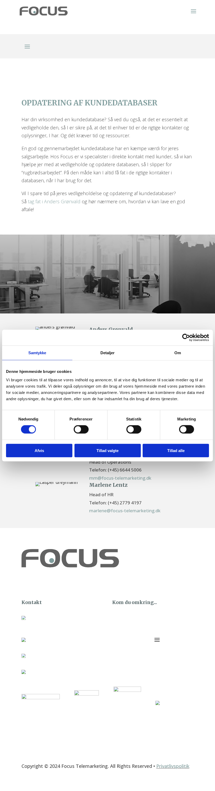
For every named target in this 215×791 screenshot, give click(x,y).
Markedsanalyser (134, 659)
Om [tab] (177, 353)
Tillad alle (176, 450)
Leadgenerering (133, 652)
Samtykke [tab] (37, 353)
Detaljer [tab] (107, 353)
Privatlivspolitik (172, 766)
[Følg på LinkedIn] (189, 579)
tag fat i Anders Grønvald (54, 201)
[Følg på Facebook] (177, 579)
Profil (123, 620)
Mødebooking (131, 636)
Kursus (124, 628)
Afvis (39, 450)
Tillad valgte (107, 450)
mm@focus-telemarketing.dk (120, 478)
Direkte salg (129, 644)
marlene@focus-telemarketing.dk (124, 511)
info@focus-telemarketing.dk (66, 658)
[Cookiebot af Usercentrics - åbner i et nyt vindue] (186, 338)
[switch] (81, 429)
